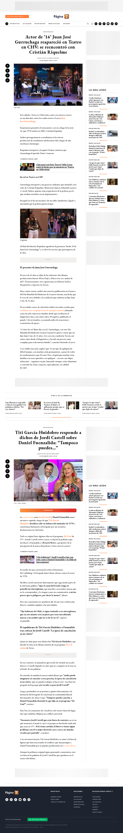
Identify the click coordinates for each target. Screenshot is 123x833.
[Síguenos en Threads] (116, 23)
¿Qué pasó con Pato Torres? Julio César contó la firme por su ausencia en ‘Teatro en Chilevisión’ (55, 167)
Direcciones (55, 799)
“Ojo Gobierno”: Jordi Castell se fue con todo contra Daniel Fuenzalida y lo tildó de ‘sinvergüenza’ (56, 559)
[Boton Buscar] (87, 23)
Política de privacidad (13, 819)
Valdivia (95, 807)
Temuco (95, 804)
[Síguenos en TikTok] (112, 23)
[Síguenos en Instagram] (100, 23)
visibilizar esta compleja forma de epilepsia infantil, (42, 310)
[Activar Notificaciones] (91, 23)
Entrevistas (15, 23)
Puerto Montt (97, 812)
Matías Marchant (53, 454)
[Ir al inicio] (6, 23)
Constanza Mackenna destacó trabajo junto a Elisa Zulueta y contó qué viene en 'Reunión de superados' (97, 200)
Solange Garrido (53, 58)
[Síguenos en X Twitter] (96, 23)
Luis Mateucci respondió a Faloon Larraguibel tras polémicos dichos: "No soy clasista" (15, 405)
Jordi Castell (45, 517)
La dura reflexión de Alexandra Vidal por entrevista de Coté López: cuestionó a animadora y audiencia (97, 119)
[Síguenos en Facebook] (104, 23)
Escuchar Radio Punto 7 (16, 16)
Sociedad (66, 23)
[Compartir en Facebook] (7, 66)
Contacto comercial (58, 802)
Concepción (96, 799)
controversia (28, 517)
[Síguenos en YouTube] (108, 23)
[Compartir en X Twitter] (7, 70)
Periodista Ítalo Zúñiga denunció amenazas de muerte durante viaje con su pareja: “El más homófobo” (97, 150)
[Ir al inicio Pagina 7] (61, 16)
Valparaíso (96, 797)
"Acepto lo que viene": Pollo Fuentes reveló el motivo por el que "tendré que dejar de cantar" (97, 167)
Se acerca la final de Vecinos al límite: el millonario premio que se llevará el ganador (54, 405)
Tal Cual (67, 536)
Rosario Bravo (69, 745)
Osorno (95, 809)
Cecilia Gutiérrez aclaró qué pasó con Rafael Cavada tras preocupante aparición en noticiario (97, 102)
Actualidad (27, 23)
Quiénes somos (56, 797)
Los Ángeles (96, 802)
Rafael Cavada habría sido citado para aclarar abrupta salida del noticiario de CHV (97, 134)
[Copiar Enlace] (7, 75)
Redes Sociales (54, 23)
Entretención (39, 23)
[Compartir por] (7, 80)
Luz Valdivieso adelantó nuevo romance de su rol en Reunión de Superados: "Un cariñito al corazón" (97, 183)
